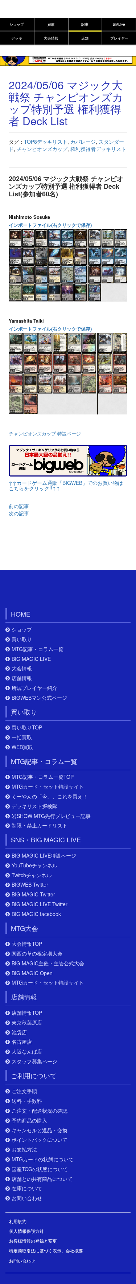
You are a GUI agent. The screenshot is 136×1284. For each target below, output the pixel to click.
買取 (51, 24)
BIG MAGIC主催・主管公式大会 (48, 963)
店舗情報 (22, 678)
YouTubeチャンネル (34, 865)
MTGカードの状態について (43, 1159)
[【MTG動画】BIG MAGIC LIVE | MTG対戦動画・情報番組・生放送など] (68, 60)
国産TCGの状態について (40, 1169)
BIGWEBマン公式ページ (39, 698)
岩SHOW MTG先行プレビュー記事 (51, 816)
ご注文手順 (24, 1091)
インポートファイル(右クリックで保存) (50, 224)
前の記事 (19, 506)
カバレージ (83, 141)
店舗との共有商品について (42, 1179)
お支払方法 (24, 1149)
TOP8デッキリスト (45, 141)
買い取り (22, 639)
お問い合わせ (27, 1198)
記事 (84, 24)
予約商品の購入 (29, 1120)
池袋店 (19, 1032)
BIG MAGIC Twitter (33, 894)
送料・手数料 (27, 1101)
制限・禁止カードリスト (39, 825)
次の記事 (19, 513)
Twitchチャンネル (31, 875)
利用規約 (17, 1221)
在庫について (27, 1188)
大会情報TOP (27, 944)
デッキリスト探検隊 (34, 806)
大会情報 (51, 38)
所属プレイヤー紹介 (34, 688)
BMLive (119, 24)
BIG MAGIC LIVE (31, 659)
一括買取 (22, 737)
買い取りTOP (27, 727)
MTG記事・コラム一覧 (37, 649)
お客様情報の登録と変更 (33, 1241)
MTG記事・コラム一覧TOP (43, 777)
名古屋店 (22, 1042)
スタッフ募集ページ (34, 1061)
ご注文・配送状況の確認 (39, 1111)
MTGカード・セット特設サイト (48, 787)
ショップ (16, 24)
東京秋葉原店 (27, 1022)
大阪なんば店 (27, 1051)
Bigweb (21, 12)
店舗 (84, 38)
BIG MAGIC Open (32, 973)
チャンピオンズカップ (42, 148)
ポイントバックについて (39, 1140)
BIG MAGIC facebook (36, 914)
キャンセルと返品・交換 (39, 1130)
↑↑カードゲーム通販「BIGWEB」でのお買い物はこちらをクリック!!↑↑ (66, 485)
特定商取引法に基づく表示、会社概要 (46, 1250)
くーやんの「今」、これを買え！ (50, 796)
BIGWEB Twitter (30, 885)
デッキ (16, 38)
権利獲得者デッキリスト (98, 148)
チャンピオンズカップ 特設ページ (45, 433)
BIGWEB (38, 591)
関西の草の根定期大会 (37, 953)
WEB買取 (22, 747)
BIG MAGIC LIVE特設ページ (44, 855)
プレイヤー (119, 38)
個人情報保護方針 (26, 1231)
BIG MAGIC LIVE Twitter (39, 904)
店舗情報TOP (27, 1013)
